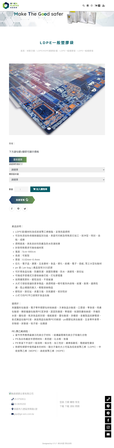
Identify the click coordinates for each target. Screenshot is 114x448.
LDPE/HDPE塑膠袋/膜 (47, 51)
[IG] (108, 427)
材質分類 (31, 51)
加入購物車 (41, 189)
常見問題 (77, 404)
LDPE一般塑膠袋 (67, 51)
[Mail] (108, 434)
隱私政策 (68, 444)
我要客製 (21, 200)
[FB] (108, 420)
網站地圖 (61, 444)
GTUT (54, 444)
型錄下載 (62, 404)
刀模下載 (67, 404)
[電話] (108, 399)
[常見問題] (92, 6)
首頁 (23, 51)
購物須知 (72, 404)
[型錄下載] (88, 6)
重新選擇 (17, 159)
